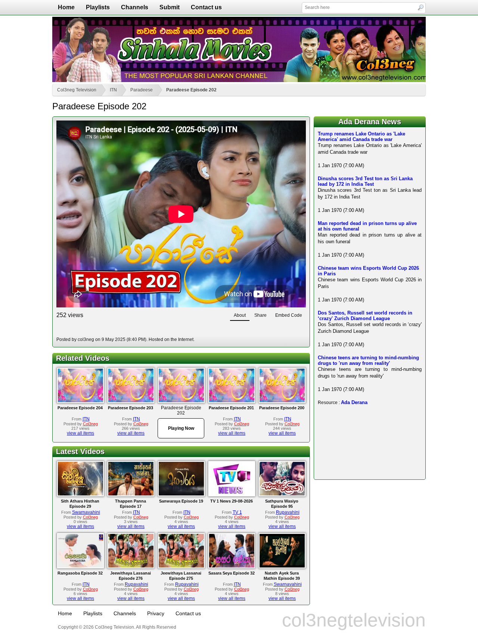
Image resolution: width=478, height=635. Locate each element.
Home (66, 7)
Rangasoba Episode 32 (80, 573)
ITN (113, 90)
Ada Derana (354, 402)
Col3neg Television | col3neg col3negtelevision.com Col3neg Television (239, 49)
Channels (134, 7)
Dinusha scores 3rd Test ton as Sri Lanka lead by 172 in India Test (365, 181)
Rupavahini (287, 512)
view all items (80, 433)
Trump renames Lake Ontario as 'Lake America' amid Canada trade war (361, 136)
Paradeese (141, 90)
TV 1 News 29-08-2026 (231, 501)
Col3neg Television (76, 90)
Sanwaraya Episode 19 (181, 501)
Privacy (155, 613)
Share (260, 315)
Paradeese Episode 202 (191, 90)
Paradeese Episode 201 (231, 408)
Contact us (206, 7)
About (240, 315)
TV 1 (237, 512)
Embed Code (288, 315)
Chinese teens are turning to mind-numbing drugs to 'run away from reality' (368, 360)
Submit (169, 7)
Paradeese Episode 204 (80, 408)
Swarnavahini (86, 512)
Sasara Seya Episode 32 (231, 573)
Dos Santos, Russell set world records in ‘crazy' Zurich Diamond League (365, 315)
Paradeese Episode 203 (130, 408)
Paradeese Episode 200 (281, 408)
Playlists (98, 7)
